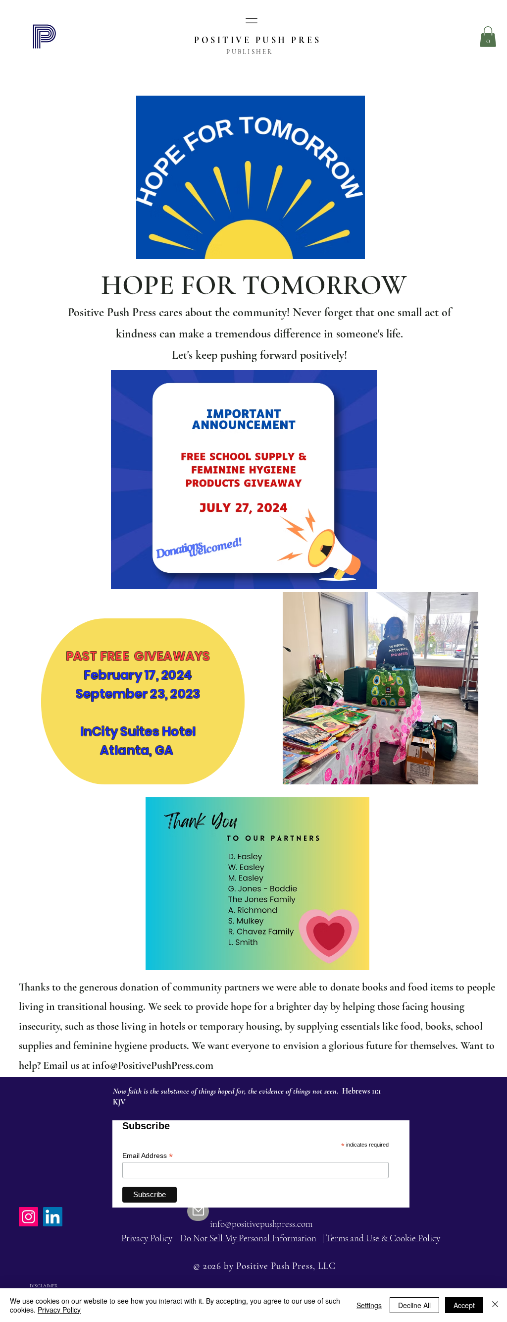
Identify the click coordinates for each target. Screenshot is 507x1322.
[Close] (495, 1305)
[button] (251, 22)
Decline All (414, 1305)
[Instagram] (28, 1216)
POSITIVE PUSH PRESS (261, 40)
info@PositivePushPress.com (152, 1065)
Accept (464, 1305)
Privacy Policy (59, 1310)
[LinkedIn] (52, 1216)
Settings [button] (369, 1305)
